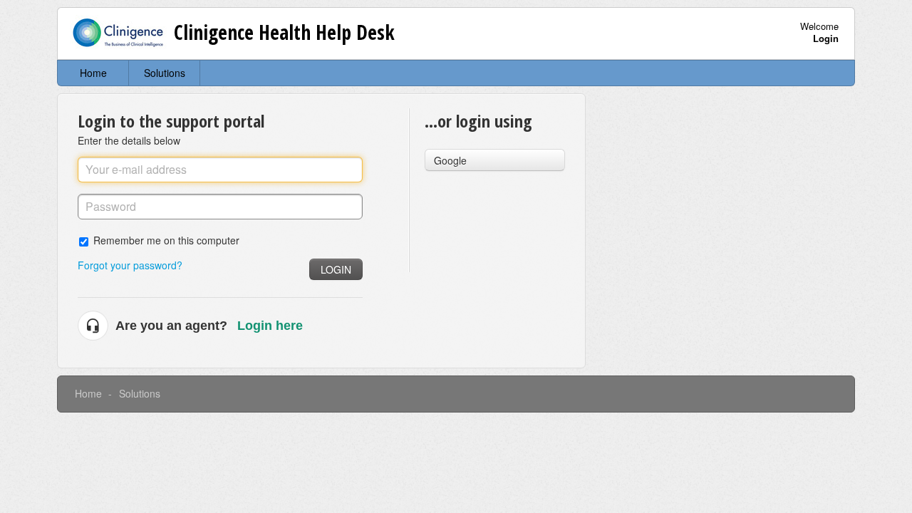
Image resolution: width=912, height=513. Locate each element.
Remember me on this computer (166, 240)
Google (450, 160)
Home (93, 73)
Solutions (164, 73)
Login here (270, 325)
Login (336, 269)
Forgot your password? (130, 265)
